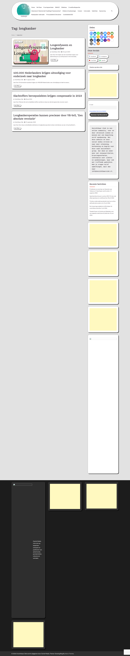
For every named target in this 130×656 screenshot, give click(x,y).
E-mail (91, 104)
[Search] (111, 11)
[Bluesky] (105, 36)
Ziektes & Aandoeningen (69, 11)
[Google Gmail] (108, 36)
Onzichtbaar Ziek (55, 52)
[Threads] (98, 40)
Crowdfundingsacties (74, 7)
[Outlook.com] (101, 40)
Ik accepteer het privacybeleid (98, 111)
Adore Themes (69, 653)
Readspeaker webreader (38, 14)
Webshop (64, 7)
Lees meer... (54, 59)
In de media (87, 11)
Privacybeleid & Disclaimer (53, 14)
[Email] (112, 33)
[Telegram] (94, 36)
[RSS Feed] (108, 33)
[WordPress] (101, 33)
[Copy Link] (98, 36)
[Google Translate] (94, 43)
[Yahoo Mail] (105, 40)
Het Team (39, 7)
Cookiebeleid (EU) (68, 14)
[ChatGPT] (112, 40)
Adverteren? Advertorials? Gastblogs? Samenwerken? (46, 11)
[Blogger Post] (91, 43)
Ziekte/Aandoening (20, 62)
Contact (80, 11)
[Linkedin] (94, 33)
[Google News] (94, 40)
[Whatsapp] (98, 33)
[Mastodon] (101, 36)
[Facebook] (91, 33)
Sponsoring (102, 11)
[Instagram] (108, 40)
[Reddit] (112, 36)
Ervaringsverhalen (49, 7)
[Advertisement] (103, 85)
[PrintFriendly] (91, 36)
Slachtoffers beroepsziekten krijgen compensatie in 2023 (47, 95)
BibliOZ (57, 7)
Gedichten (95, 11)
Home (33, 7)
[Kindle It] (91, 40)
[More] (98, 43)
